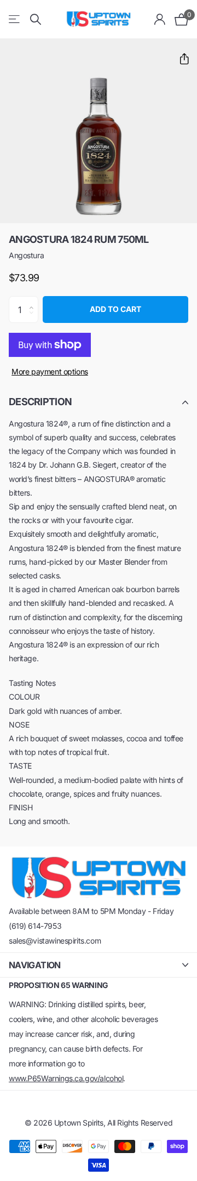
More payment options (49, 371)
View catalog (15, 19)
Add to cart (115, 309)
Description (40, 401)
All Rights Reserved (139, 1122)
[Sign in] (160, 19)
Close (98, 964)
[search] (35, 19)
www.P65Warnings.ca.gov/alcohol (66, 1078)
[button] (179, 59)
